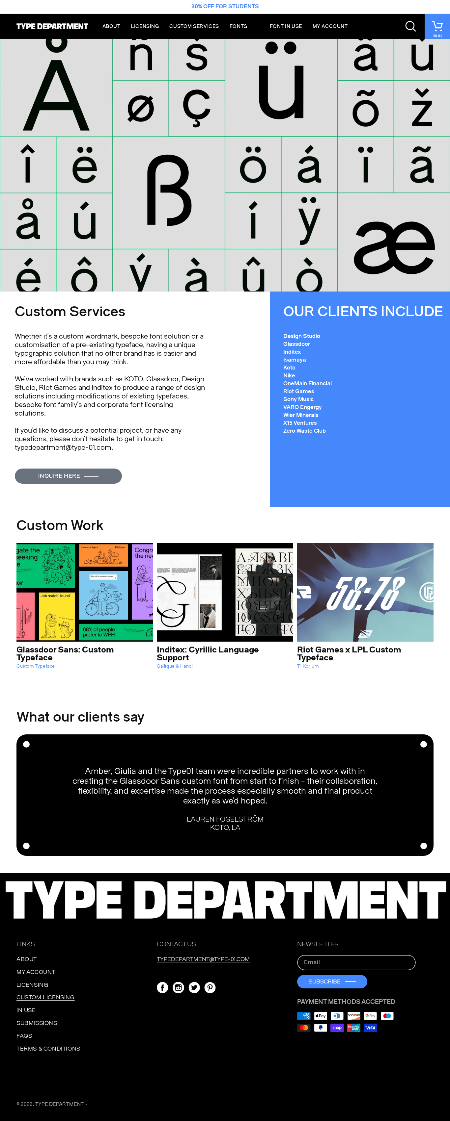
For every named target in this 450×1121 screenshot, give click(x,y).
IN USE (26, 1010)
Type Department (59, 1104)
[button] (244, 26)
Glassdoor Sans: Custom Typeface (65, 654)
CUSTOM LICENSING (45, 997)
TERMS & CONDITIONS (48, 1049)
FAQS (24, 1036)
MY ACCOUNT (35, 972)
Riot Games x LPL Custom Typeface (349, 654)
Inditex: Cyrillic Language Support (208, 654)
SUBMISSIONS (36, 1023)
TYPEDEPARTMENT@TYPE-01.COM (203, 959)
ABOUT (26, 959)
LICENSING (32, 985)
